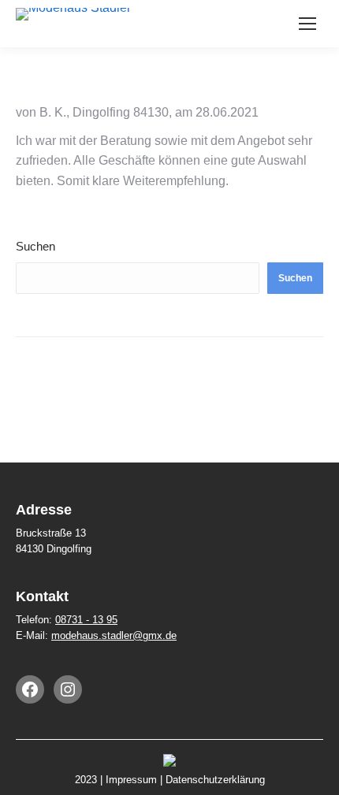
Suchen (35, 246)
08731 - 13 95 (86, 620)
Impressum (131, 780)
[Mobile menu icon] (307, 23)
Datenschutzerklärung (215, 780)
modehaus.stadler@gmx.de (114, 635)
